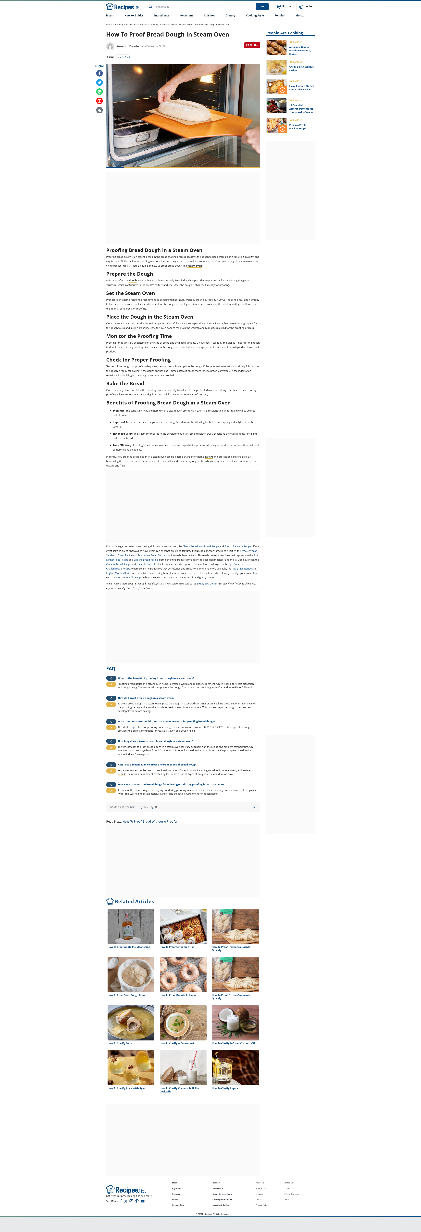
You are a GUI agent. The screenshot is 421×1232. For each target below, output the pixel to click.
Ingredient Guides (220, 1205)
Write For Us (261, 1188)
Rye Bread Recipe (238, 564)
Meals (174, 1182)
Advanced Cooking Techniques (155, 24)
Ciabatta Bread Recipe (118, 564)
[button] (99, 110)
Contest (287, 1188)
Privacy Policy (262, 1205)
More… (300, 15)
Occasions (186, 15)
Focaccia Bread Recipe (148, 564)
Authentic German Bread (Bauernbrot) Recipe (300, 50)
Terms (286, 1199)
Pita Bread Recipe (242, 568)
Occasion (176, 1194)
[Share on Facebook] (99, 73)
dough (133, 280)
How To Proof (179, 24)
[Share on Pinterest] (252, 45)
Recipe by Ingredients (222, 1194)
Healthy (216, 1182)
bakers (209, 456)
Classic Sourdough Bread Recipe (201, 546)
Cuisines (209, 15)
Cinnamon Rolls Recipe (129, 577)
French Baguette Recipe (237, 546)
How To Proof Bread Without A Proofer (150, 821)
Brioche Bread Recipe (146, 559)
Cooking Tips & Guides (126, 24)
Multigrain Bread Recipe (151, 555)
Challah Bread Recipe (118, 568)
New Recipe (217, 1188)
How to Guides (134, 15)
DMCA (258, 1199)
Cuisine (175, 1199)
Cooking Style (178, 1205)
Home (109, 24)
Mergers (259, 1194)
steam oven (194, 265)
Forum (286, 6)
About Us (260, 1182)
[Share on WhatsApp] (99, 92)
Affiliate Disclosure (291, 1194)
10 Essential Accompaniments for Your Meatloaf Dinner (301, 109)
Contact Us (288, 1182)
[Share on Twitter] (99, 82)
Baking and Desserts (208, 583)
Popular (279, 15)
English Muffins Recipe (119, 573)
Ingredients (161, 15)
